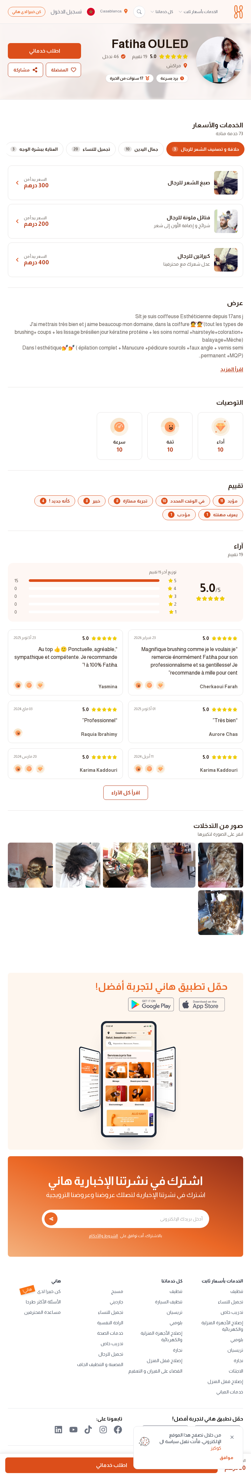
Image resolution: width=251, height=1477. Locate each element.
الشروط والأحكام (103, 1236)
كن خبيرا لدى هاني (26, 11)
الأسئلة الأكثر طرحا (43, 1301)
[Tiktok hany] (88, 1429)
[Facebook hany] (118, 1429)
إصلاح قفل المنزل (225, 1381)
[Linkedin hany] (58, 1429)
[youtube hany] (73, 1429)
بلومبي (236, 1339)
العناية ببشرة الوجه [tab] (35, 149)
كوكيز (215, 1448)
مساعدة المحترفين (42, 1312)
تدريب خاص (232, 1312)
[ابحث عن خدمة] (139, 12)
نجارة (238, 1360)
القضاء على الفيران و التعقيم (155, 1371)
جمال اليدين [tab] (142, 149)
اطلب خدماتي (44, 51)
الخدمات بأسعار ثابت (201, 11)
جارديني (116, 1301)
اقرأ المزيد (231, 369)
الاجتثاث (236, 1371)
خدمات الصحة (110, 1333)
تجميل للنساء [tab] (92, 149)
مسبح (117, 1291)
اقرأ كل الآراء (125, 792)
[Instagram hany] (103, 1429)
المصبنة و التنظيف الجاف (100, 1364)
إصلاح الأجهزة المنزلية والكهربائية (222, 1326)
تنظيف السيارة (168, 1301)
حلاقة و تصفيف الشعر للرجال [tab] (206, 149)
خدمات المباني (229, 1391)
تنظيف (236, 1291)
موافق (226, 1457)
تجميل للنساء (230, 1301)
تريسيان (235, 1350)
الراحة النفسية (110, 1322)
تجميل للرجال (110, 1354)
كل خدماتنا (164, 11)
